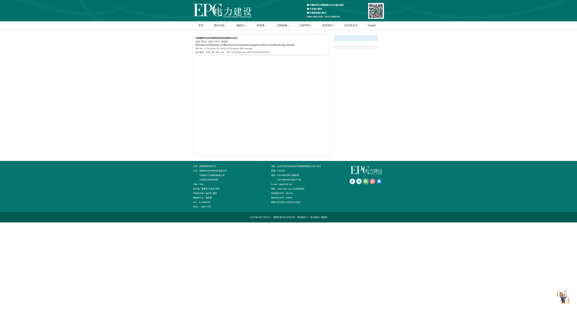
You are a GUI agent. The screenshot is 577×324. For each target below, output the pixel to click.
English (372, 25)
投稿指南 (282, 25)
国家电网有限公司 (207, 166)
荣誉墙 (261, 25)
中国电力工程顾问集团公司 (212, 175)
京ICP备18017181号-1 (260, 217)
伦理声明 (304, 25)
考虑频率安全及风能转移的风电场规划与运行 (216, 38)
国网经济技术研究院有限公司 (213, 171)
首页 (200, 25)
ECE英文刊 (351, 25)
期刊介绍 (219, 25)
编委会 (240, 25)
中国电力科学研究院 (208, 179)
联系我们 (327, 25)
